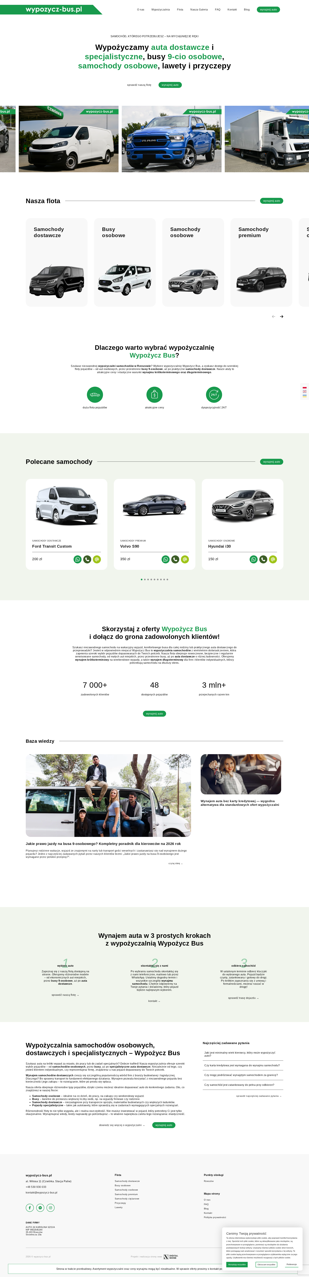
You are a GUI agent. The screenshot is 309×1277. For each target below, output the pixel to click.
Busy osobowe (123, 1185)
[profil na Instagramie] (51, 1208)
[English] (305, 391)
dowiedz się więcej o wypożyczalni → (122, 1125)
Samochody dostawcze (127, 1181)
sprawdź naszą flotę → (65, 995)
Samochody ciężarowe (127, 1198)
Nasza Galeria (199, 9)
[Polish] (305, 387)
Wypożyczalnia (160, 9)
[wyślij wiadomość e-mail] (97, 559)
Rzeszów (209, 1181)
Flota (180, 9)
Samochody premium (126, 1194)
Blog (247, 9)
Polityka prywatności (215, 1217)
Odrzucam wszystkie (266, 1264)
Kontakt (232, 9)
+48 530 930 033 (36, 1187)
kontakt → (154, 1001)
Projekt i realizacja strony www (146, 1256)
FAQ (217, 9)
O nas (140, 9)
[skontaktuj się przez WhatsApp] (78, 559)
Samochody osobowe (126, 1189)
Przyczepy (120, 1203)
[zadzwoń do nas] (87, 559)
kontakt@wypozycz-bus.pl (41, 1192)
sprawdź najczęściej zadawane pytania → (259, 1096)
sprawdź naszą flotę (139, 85)
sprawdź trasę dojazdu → (243, 998)
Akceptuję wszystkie (237, 1264)
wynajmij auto (268, 9)
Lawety (118, 1207)
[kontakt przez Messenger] (40, 1208)
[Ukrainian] (305, 396)
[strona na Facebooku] (30, 1208)
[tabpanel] (66, 524)
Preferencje (292, 1264)
